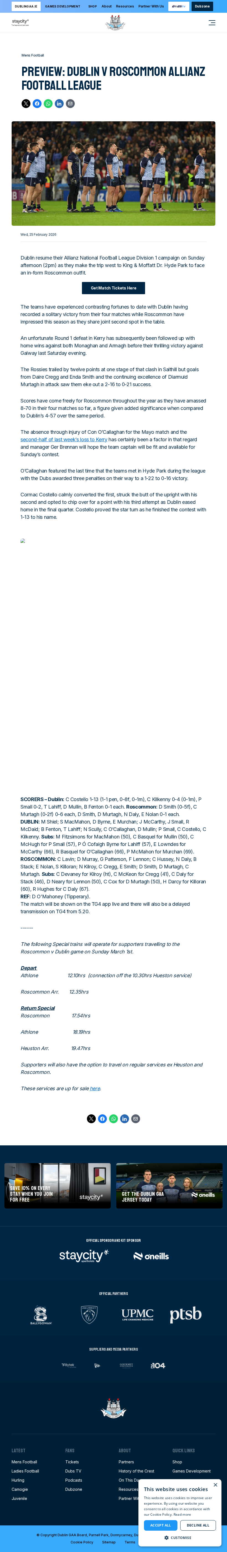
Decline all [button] (198, 1525)
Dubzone (202, 6)
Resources (125, 6)
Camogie (20, 1489)
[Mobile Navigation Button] (208, 22)
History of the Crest (136, 1471)
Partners (126, 1461)
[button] (180, 1537)
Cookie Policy (82, 1542)
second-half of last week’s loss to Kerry (63, 439)
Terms (130, 1542)
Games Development (191, 1471)
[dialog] (179, 1512)
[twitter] (26, 103)
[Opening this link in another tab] (178, 6)
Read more (182, 1514)
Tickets (72, 1461)
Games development (63, 6)
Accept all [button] (160, 1525)
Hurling (18, 1480)
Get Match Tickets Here (113, 288)
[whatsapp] (48, 103)
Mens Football (24, 1461)
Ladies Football (25, 1471)
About (107, 6)
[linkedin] (59, 103)
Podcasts (73, 1480)
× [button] (215, 1485)
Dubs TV (73, 1471)
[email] (70, 103)
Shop (92, 6)
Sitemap (109, 1542)
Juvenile (19, 1498)
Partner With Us (151, 6)
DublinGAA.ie (26, 6)
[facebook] (37, 103)
